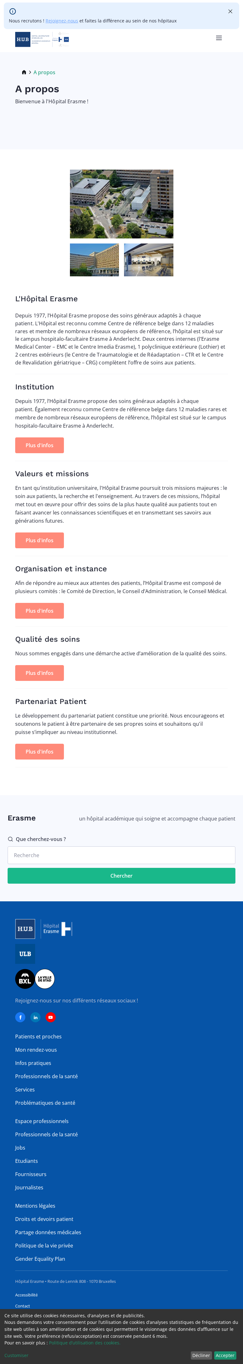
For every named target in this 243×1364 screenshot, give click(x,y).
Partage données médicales (48, 1232)
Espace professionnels (42, 1121)
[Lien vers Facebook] (20, 1017)
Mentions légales (35, 1205)
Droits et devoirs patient (44, 1219)
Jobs (20, 1147)
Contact (22, 1306)
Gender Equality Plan (40, 1258)
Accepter (225, 1355)
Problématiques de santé (45, 1102)
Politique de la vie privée (44, 1245)
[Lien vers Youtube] (51, 1017)
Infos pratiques (33, 1063)
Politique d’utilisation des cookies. (85, 1343)
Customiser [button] (16, 1355)
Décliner (201, 1355)
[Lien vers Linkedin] (35, 1017)
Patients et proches (38, 1036)
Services (25, 1089)
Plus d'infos (39, 445)
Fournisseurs (31, 1174)
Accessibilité (26, 1295)
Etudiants (26, 1160)
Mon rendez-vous (36, 1049)
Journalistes (29, 1187)
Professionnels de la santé (46, 1076)
